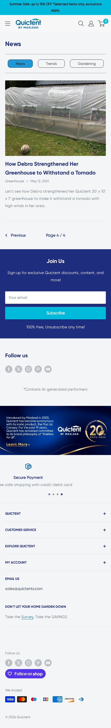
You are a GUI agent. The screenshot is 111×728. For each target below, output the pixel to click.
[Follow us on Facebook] (8, 369)
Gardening (87, 64)
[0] (101, 23)
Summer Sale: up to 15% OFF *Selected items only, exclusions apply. (56, 7)
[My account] (91, 23)
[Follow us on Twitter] (18, 369)
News (20, 64)
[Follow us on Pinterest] (38, 369)
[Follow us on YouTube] (48, 369)
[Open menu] (7, 23)
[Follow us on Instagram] (28, 369)
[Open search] (81, 23)
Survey (27, 617)
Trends (51, 64)
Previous (18, 235)
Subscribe (55, 312)
